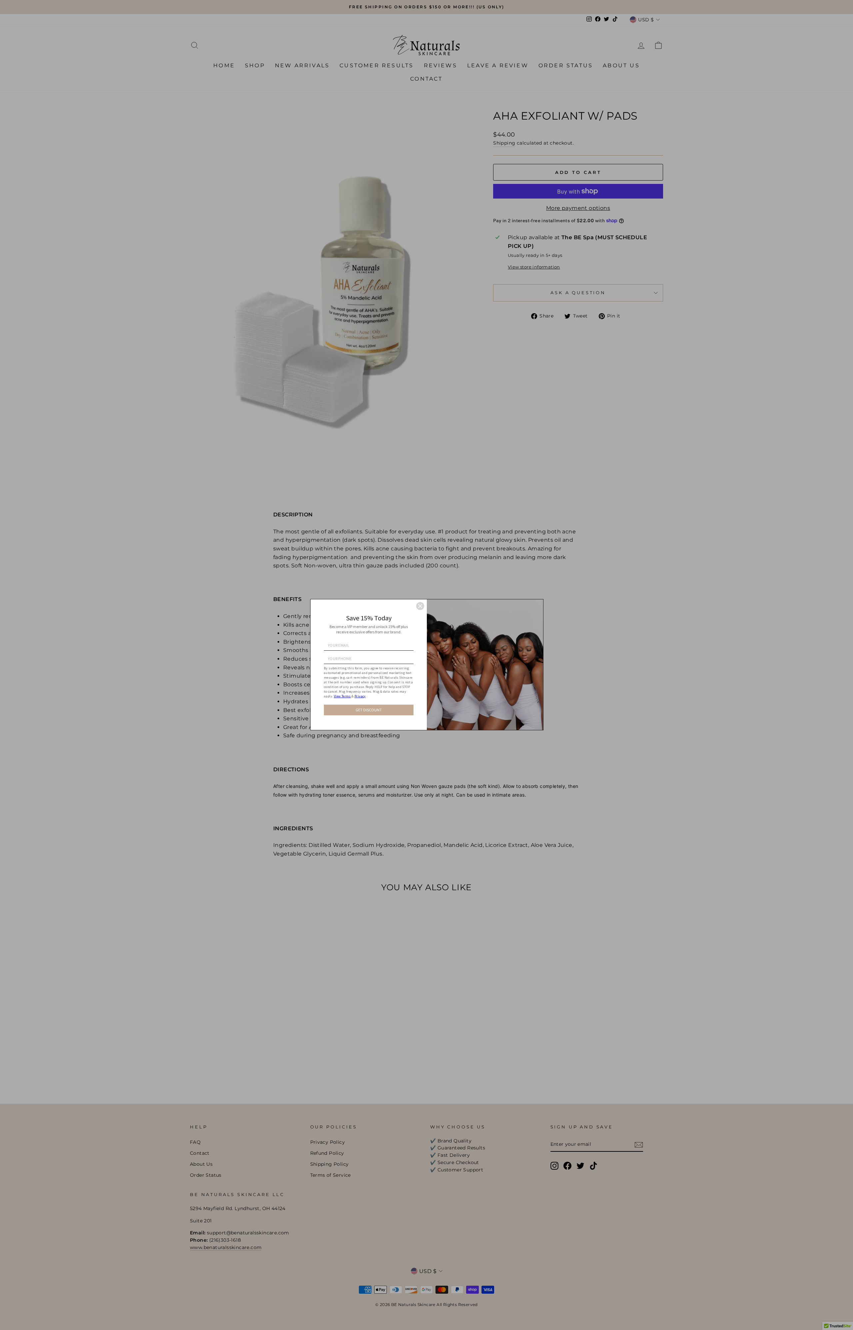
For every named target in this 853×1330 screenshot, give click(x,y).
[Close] (420, 606)
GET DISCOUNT (369, 709)
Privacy (360, 696)
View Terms (342, 696)
